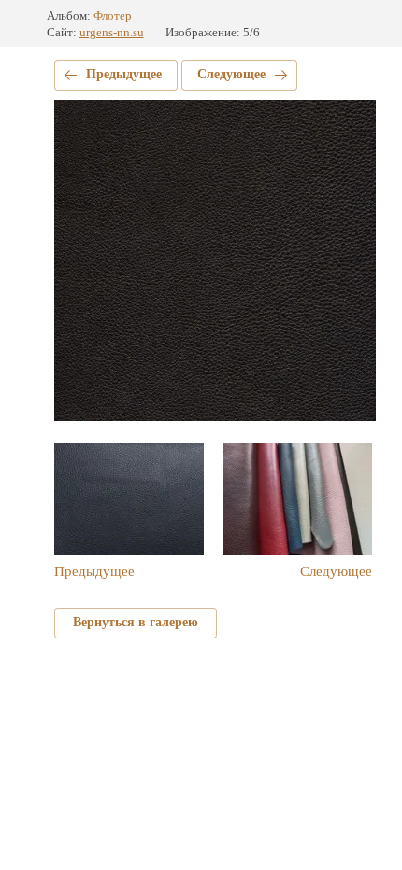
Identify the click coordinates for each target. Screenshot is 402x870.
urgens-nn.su (111, 32)
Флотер (112, 15)
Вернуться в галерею (135, 622)
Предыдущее (124, 74)
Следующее (231, 74)
